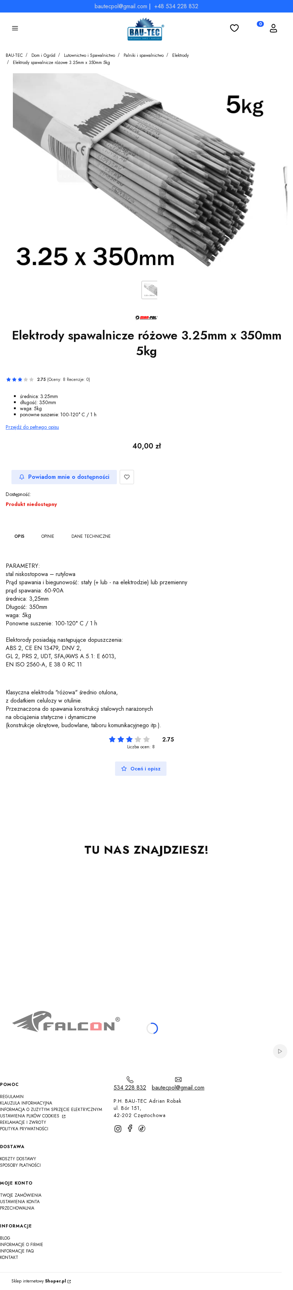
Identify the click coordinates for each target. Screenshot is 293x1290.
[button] (15, 29)
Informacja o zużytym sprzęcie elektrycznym (51, 1109)
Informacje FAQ (17, 1251)
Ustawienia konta (20, 1202)
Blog (5, 1238)
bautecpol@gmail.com (121, 6)
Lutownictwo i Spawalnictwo (89, 55)
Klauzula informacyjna (26, 1103)
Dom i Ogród (43, 55)
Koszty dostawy (18, 1159)
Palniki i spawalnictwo (144, 55)
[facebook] (130, 1128)
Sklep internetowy (38, 1281)
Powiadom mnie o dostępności (68, 477)
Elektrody (180, 55)
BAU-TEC (14, 55)
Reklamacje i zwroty (23, 1122)
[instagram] (118, 1129)
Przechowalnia (17, 1208)
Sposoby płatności (20, 1165)
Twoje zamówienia (20, 1195)
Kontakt (9, 1257)
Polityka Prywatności (24, 1129)
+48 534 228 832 (176, 6)
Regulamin (12, 1096)
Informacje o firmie (21, 1244)
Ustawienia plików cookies (30, 1116)
